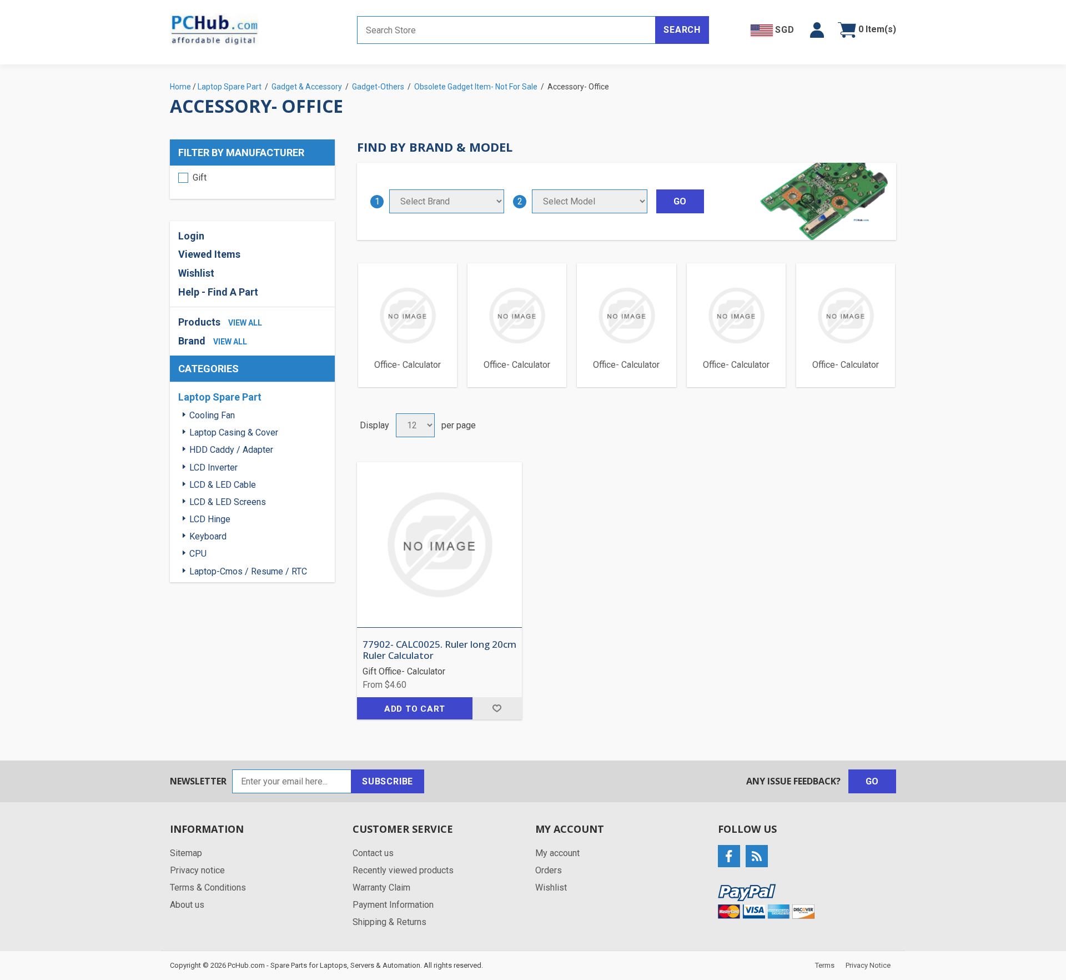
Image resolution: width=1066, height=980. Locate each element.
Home (180, 86)
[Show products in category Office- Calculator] (407, 315)
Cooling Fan (212, 415)
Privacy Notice (868, 965)
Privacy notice (197, 870)
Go (872, 781)
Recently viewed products (403, 870)
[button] (817, 30)
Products (199, 322)
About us (187, 904)
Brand (191, 341)
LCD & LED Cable (222, 484)
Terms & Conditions (208, 887)
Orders (548, 870)
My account (557, 853)
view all (245, 322)
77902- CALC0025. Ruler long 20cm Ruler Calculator (439, 650)
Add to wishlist (497, 708)
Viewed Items (209, 254)
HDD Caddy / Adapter (231, 449)
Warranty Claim (381, 887)
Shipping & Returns (389, 922)
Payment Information (393, 904)
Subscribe (387, 781)
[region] (252, 182)
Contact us (373, 853)
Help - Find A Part (218, 292)
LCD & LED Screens (227, 502)
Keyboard (208, 536)
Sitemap (186, 853)
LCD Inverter (213, 467)
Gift (200, 177)
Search (682, 29)
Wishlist (551, 887)
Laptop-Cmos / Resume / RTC (248, 571)
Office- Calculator (407, 364)
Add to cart (414, 709)
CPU (198, 553)
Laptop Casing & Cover (233, 432)
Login (191, 236)
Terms (824, 965)
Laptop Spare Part (220, 397)
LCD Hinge (209, 519)
